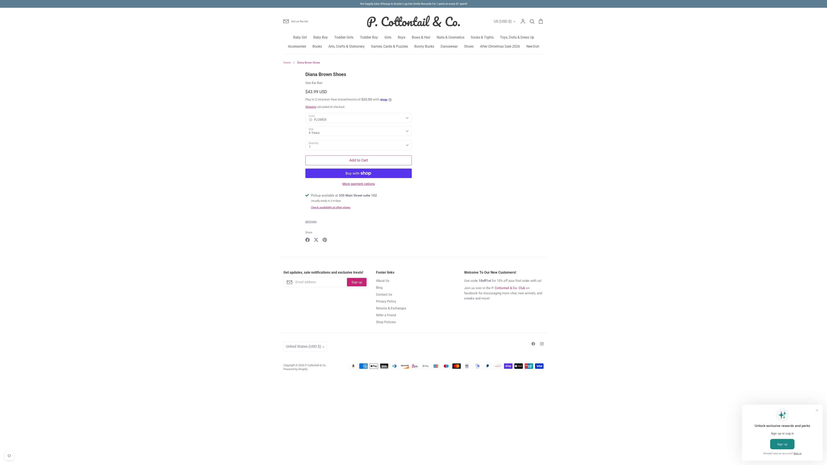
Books (317, 46)
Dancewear (449, 46)
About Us (382, 281)
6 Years (314, 133)
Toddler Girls (343, 37)
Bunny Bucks (424, 46)
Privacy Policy (386, 301)
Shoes (469, 46)
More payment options (358, 184)
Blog (379, 288)
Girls (387, 37)
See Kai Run (313, 83)
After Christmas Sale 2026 (500, 46)
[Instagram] (542, 343)
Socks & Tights (482, 37)
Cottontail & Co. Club (510, 288)
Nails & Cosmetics (450, 37)
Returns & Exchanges (391, 308)
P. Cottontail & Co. (315, 365)
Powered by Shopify (295, 369)
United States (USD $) (303, 346)
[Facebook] (533, 343)
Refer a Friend (386, 315)
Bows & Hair (421, 37)
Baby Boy (320, 37)
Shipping (310, 106)
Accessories (297, 46)
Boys (401, 37)
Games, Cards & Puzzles (389, 46)
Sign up (356, 282)
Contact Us (384, 294)
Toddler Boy (369, 37)
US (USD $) (503, 21)
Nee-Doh (532, 46)
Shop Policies (386, 322)
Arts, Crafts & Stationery (346, 46)
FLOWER (320, 120)
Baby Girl (300, 37)
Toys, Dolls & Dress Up (517, 37)
